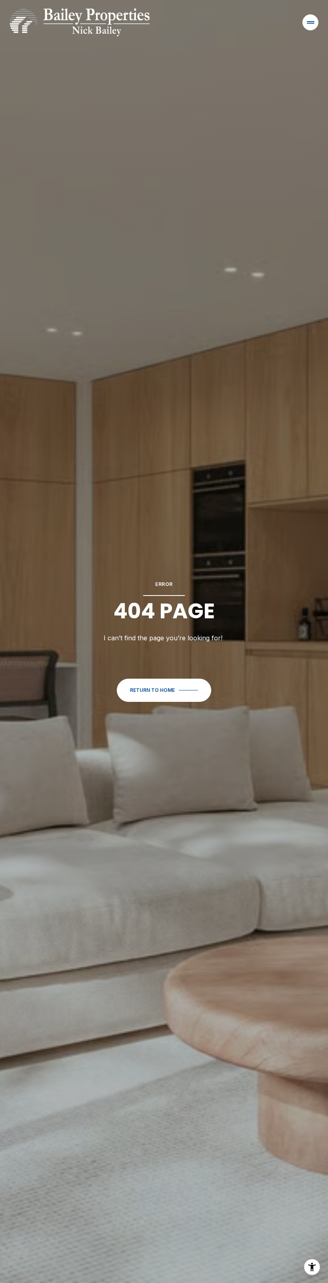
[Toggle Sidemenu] (310, 22)
